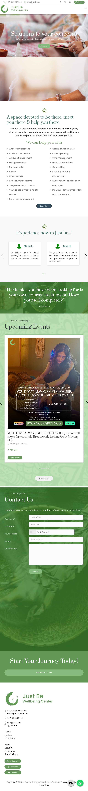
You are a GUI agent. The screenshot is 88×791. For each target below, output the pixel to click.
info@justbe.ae (33, 2)
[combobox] (32, 532)
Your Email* (10, 526)
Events (7, 731)
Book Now (44, 206)
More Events (44, 478)
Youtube (14, 772)
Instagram (14, 761)
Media (7, 744)
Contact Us (9, 751)
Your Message (11, 548)
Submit (35, 571)
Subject (8, 541)
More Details (15, 458)
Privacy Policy (67, 782)
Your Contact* (11, 534)
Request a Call (44, 672)
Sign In (80, 2)
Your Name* (10, 519)
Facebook (14, 767)
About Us (8, 748)
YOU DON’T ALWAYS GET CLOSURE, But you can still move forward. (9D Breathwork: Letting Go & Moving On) (44, 436)
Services (8, 735)
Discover (44, 46)
